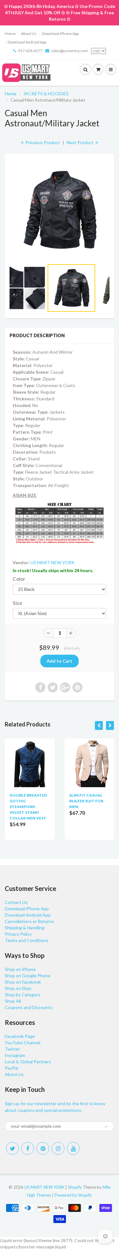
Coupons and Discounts (28, 1007)
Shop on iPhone (20, 969)
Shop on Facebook (23, 982)
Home (10, 33)
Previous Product (42, 142)
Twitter (12, 1049)
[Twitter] (12, 1148)
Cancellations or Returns (29, 921)
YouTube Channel (22, 1042)
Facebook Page (20, 1036)
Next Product (81, 142)
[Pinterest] (42, 1148)
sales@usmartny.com (69, 50)
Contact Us (16, 902)
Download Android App (27, 42)
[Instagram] (58, 1148)
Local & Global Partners (28, 1061)
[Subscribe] (106, 1126)
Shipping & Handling (24, 927)
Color (19, 579)
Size (17, 603)
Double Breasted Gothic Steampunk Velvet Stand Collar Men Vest (28, 806)
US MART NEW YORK (52, 562)
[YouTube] (73, 1148)
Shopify (75, 1187)
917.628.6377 (30, 50)
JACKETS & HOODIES (46, 93)
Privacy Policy (18, 934)
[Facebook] (27, 1148)
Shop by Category (22, 994)
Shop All (13, 1001)
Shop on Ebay (18, 988)
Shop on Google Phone (27, 975)
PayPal (11, 1068)
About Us (28, 33)
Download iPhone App (60, 33)
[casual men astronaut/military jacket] (59, 210)
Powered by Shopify (73, 1195)
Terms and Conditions (27, 940)
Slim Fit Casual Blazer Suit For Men (86, 801)
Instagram (15, 1055)
